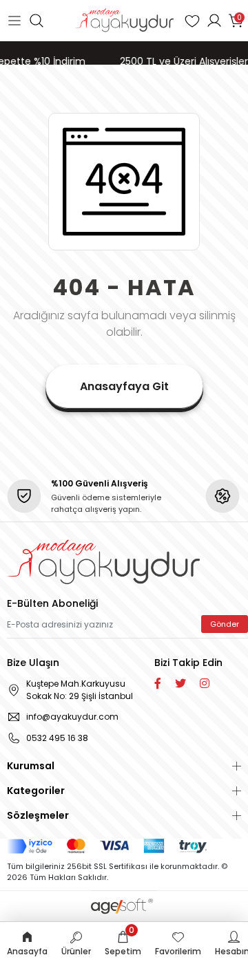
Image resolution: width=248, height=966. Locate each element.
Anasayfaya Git (124, 386)
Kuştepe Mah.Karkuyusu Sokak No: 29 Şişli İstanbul (79, 690)
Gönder (224, 624)
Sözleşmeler (38, 815)
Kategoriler (36, 790)
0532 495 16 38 (57, 738)
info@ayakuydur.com (72, 716)
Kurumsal (30, 766)
